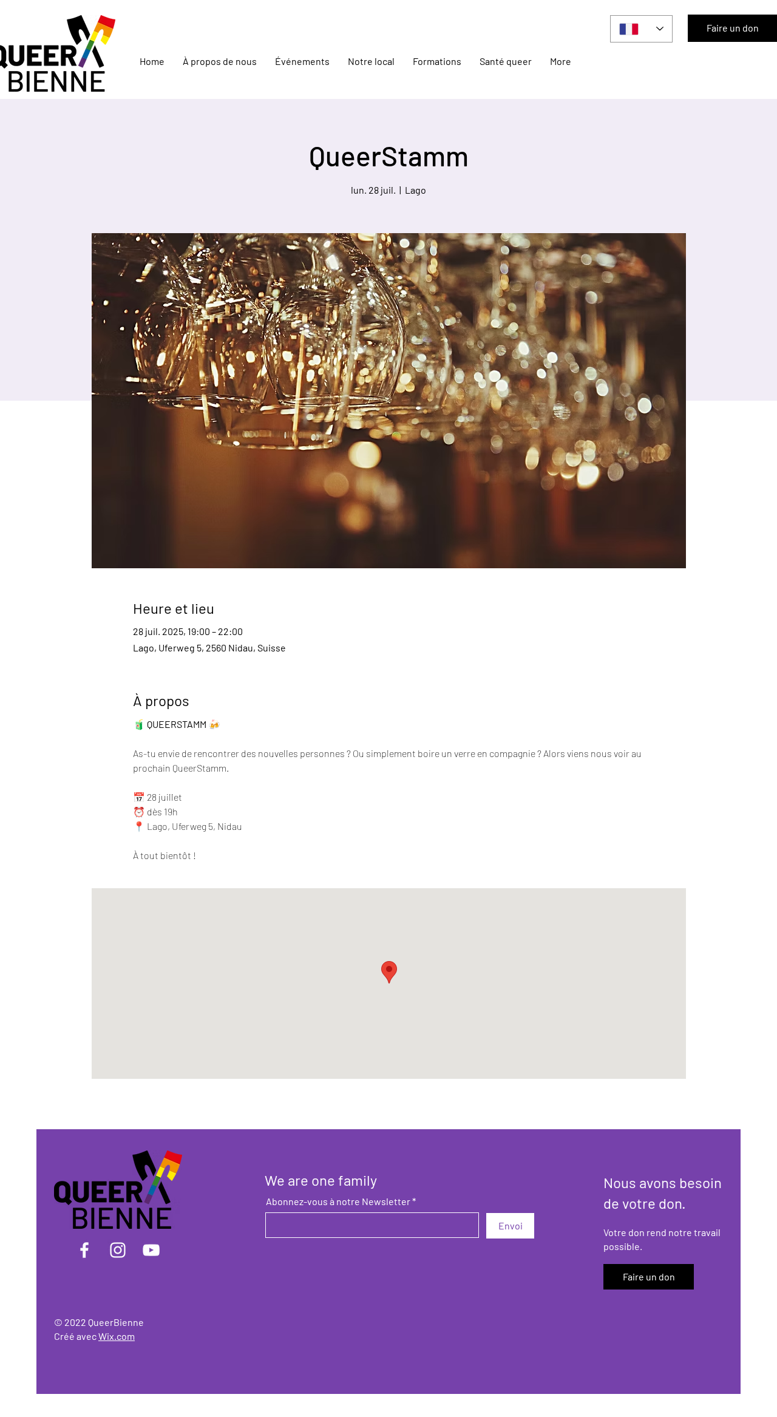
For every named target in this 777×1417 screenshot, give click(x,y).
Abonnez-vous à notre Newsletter (338, 1201)
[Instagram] (117, 1250)
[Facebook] (84, 1250)
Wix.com (116, 1336)
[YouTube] (151, 1250)
